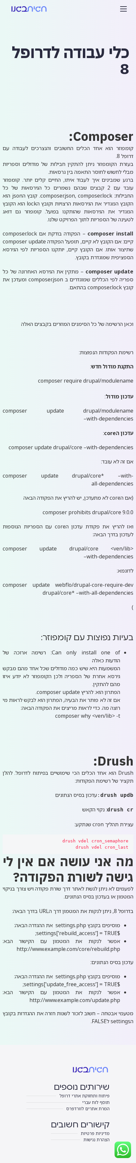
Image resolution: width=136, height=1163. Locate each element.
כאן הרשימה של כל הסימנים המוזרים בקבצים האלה (76, 324)
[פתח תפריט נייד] (123, 9)
